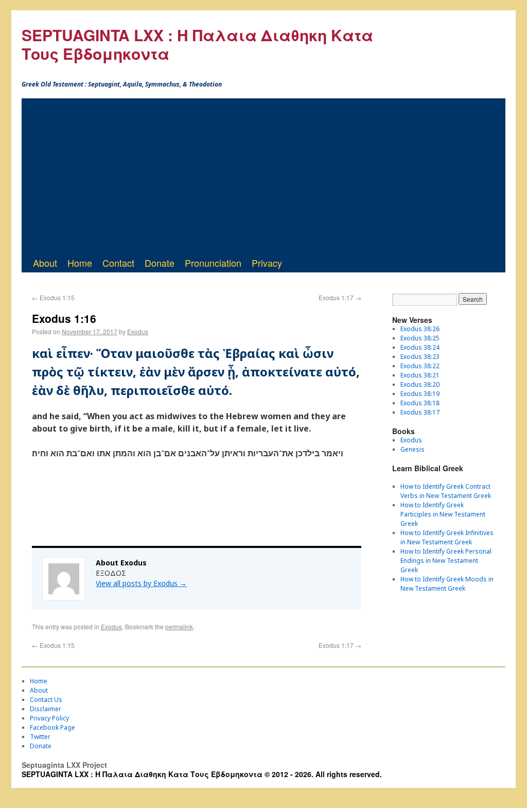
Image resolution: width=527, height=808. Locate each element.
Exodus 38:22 (420, 366)
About (45, 262)
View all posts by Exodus (141, 583)
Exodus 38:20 (420, 384)
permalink (179, 626)
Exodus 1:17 (340, 297)
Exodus (137, 331)
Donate (159, 262)
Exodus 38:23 (420, 356)
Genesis (412, 449)
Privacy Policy (49, 718)
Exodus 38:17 (420, 412)
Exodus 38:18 (420, 403)
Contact (118, 262)
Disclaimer (45, 708)
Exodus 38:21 (420, 375)
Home (79, 262)
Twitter (40, 736)
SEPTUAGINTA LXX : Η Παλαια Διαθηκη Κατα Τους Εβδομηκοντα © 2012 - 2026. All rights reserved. (202, 774)
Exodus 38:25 (420, 338)
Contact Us (46, 699)
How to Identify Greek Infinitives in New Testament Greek (447, 537)
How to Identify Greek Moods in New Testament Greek (447, 584)
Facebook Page (52, 727)
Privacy (267, 262)
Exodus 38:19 (420, 393)
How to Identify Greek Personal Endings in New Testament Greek (445, 560)
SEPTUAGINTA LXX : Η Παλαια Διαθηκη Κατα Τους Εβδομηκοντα (197, 44)
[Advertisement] (263, 176)
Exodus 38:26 (420, 328)
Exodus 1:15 (53, 297)
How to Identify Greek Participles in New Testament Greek (442, 514)
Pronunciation (213, 262)
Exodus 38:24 (420, 347)
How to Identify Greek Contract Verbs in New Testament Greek (445, 491)
